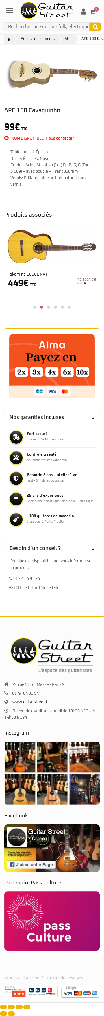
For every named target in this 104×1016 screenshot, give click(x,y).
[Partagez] (19, 1007)
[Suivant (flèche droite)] (11, 1013)
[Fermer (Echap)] (26, 1007)
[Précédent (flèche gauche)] (3, 1013)
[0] (92, 12)
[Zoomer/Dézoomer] (3, 1007)
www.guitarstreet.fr (30, 702)
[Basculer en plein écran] (11, 1007)
